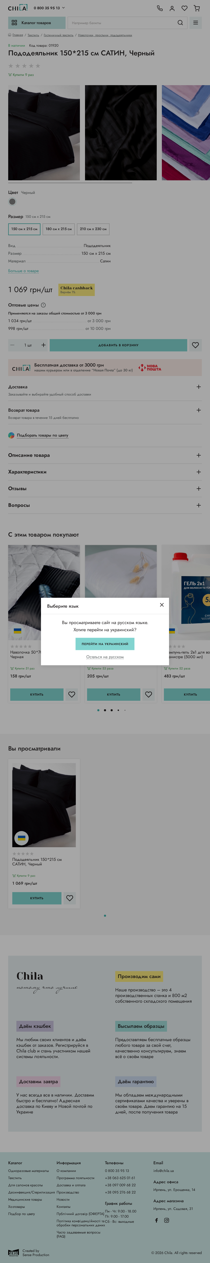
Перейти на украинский (105, 644)
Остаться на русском (105, 657)
